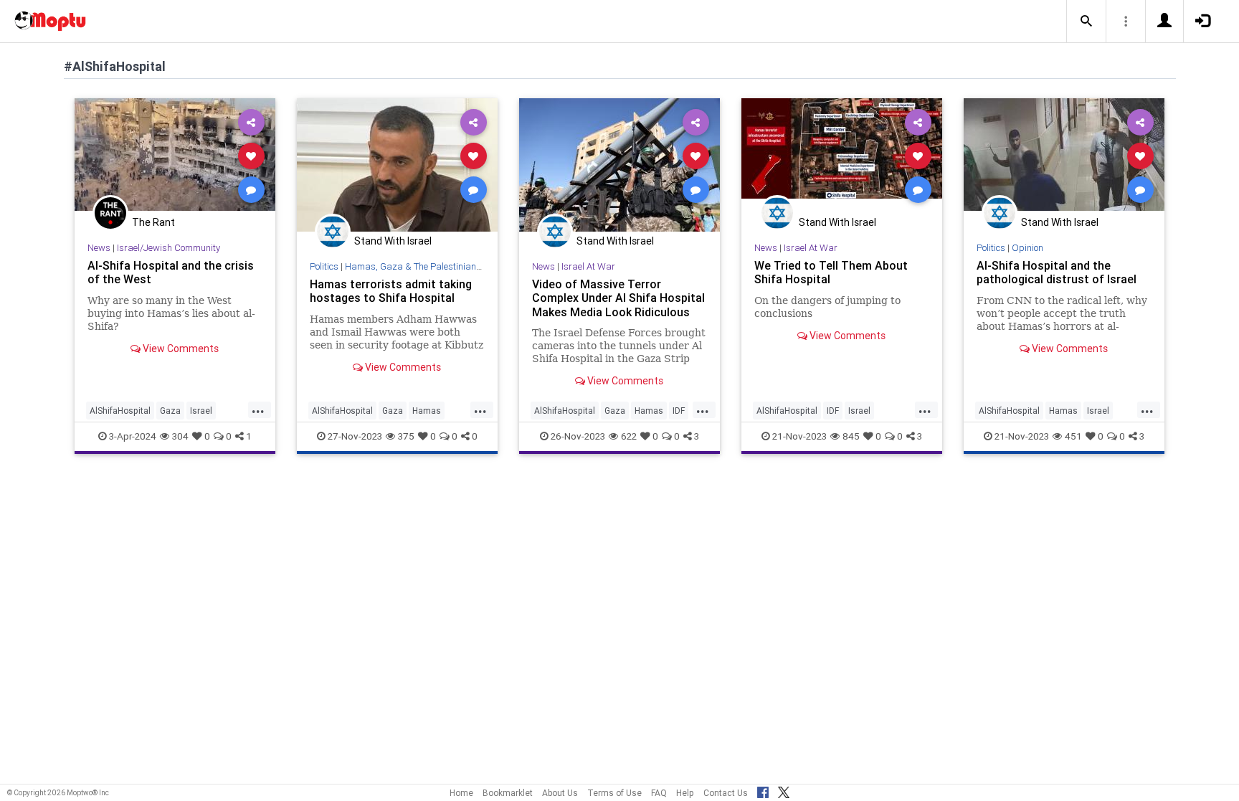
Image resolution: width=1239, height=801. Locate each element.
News (98, 248)
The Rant (153, 222)
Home (461, 792)
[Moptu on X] (783, 790)
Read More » (175, 155)
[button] (1086, 21)
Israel (201, 410)
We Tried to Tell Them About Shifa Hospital (831, 272)
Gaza (170, 410)
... (258, 409)
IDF (679, 410)
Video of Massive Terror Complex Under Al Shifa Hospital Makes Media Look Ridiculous (618, 297)
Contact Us (725, 792)
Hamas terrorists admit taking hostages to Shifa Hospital (391, 291)
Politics (324, 266)
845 (851, 436)
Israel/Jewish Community (168, 248)
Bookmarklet (508, 792)
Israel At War (588, 266)
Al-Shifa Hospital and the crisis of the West (170, 272)
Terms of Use (614, 792)
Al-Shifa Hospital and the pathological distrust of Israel (1056, 272)
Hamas (426, 410)
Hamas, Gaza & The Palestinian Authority (429, 266)
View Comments (180, 348)
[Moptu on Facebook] (763, 790)
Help (685, 792)
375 (406, 436)
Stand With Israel (393, 240)
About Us (560, 792)
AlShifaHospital (120, 410)
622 (629, 436)
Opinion (1027, 248)
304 (180, 436)
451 (1073, 436)
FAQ (659, 792)
